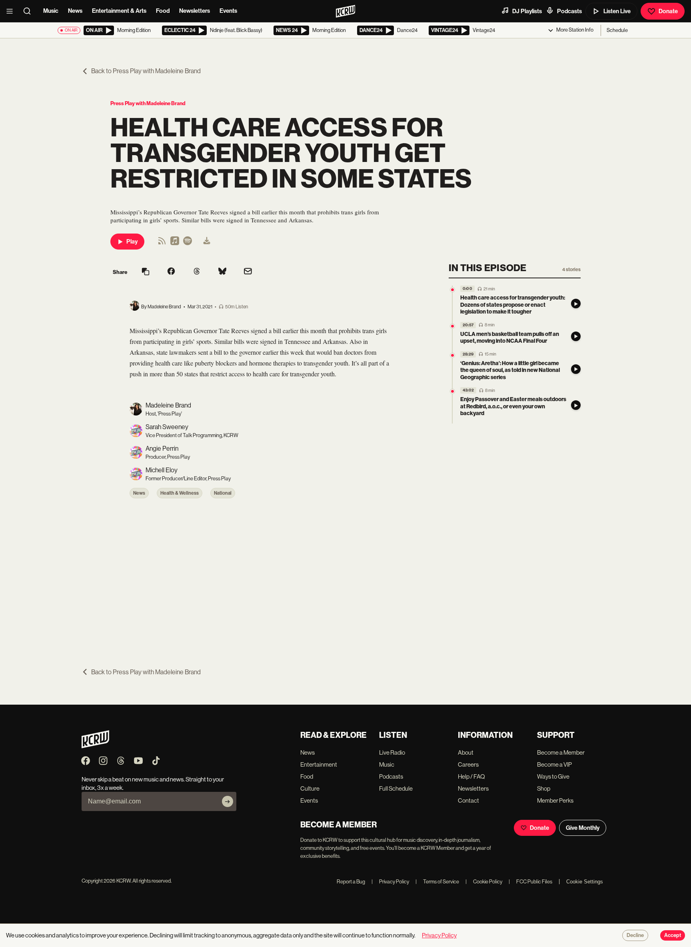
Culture (310, 788)
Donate (668, 11)
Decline (635, 935)
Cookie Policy (483, 882)
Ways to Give (553, 776)
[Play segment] (576, 303)
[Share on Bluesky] (222, 272)
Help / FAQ (471, 776)
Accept (672, 935)
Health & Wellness (179, 493)
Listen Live (617, 11)
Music (50, 10)
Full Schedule (396, 788)
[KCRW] (95, 746)
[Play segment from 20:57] (452, 326)
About (465, 752)
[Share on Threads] (197, 272)
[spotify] (187, 243)
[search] (29, 11)
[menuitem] (207, 241)
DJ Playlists (527, 11)
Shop (543, 788)
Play (132, 241)
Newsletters (194, 10)
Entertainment (318, 764)
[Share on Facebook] (171, 272)
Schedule (617, 30)
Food (163, 10)
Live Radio (392, 752)
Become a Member (561, 752)
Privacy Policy (390, 882)
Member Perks (555, 800)
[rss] (162, 243)
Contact (468, 800)
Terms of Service (437, 882)
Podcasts (569, 11)
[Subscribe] (227, 801)
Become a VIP (554, 764)
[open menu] (12, 11)
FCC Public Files (530, 882)
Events (228, 10)
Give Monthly (582, 827)
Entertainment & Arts (119, 10)
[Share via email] (248, 272)
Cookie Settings (584, 882)
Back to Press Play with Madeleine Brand (146, 71)
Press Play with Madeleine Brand (148, 103)
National (223, 493)
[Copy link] (146, 272)
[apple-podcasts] (175, 243)
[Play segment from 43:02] (452, 391)
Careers (468, 764)
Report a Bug (351, 882)
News (75, 10)
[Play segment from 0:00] (452, 290)
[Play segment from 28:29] (452, 355)
